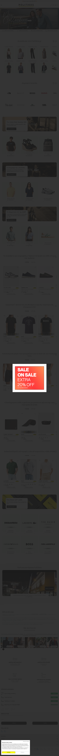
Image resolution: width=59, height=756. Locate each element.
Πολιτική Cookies (26, 741)
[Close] (45, 365)
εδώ (21, 746)
